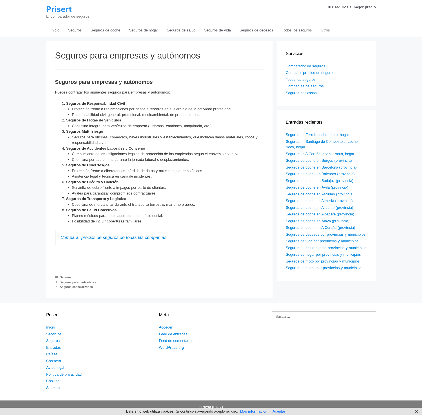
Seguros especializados (76, 286)
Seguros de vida (217, 30)
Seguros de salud (181, 30)
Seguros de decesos (256, 30)
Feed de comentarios (176, 341)
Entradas (53, 347)
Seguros (75, 30)
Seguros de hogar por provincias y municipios (323, 254)
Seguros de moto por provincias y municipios (323, 261)
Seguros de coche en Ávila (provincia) (317, 187)
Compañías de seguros (305, 86)
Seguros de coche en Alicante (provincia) (319, 208)
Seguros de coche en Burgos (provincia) (319, 160)
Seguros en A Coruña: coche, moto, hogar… (322, 154)
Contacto (53, 361)
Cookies (53, 381)
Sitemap (53, 388)
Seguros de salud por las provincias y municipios (326, 248)
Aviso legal (55, 367)
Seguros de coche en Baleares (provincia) (320, 174)
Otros (325, 30)
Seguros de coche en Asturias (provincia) (320, 194)
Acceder (166, 327)
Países (52, 354)
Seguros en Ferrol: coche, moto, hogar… (319, 135)
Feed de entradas (173, 334)
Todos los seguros (297, 30)
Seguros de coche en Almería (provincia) (319, 201)
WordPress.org (171, 347)
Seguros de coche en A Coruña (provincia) (320, 228)
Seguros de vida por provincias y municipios (322, 241)
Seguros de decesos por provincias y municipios (326, 234)
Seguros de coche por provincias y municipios (324, 268)
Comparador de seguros (305, 66)
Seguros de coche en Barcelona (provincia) (321, 167)
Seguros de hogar (143, 30)
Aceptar (279, 411)
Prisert (59, 9)
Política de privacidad (64, 374)
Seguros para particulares (78, 282)
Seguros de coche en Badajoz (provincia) (319, 181)
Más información (253, 411)
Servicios (54, 334)
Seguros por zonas (301, 93)
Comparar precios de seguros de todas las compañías (113, 237)
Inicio (55, 30)
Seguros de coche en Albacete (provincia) (320, 214)
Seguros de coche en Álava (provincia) (317, 221)
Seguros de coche (105, 30)
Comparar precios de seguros (310, 73)
